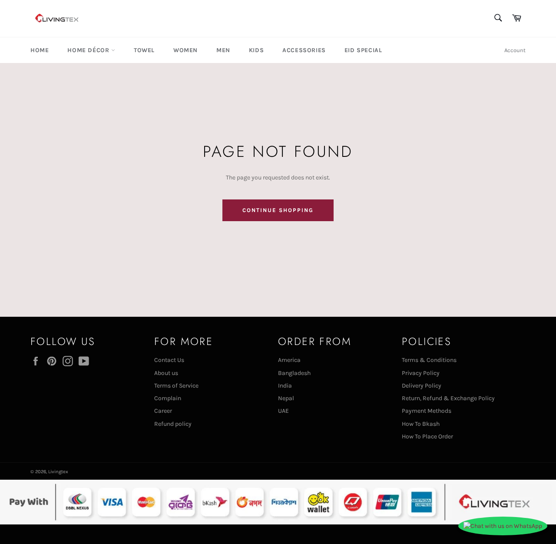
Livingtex (58, 471)
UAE (283, 411)
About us (166, 373)
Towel (144, 50)
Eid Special (363, 50)
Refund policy (173, 424)
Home (39, 50)
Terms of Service (176, 385)
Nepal (286, 398)
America (289, 360)
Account (515, 50)
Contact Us (169, 360)
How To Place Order (427, 436)
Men (223, 50)
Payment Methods (426, 411)
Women (185, 50)
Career (163, 411)
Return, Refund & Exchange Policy (448, 398)
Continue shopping (277, 210)
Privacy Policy (421, 373)
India (285, 385)
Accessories (304, 50)
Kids (256, 50)
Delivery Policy (421, 385)
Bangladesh (294, 373)
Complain (167, 398)
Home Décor (89, 50)
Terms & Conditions (429, 360)
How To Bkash (421, 424)
